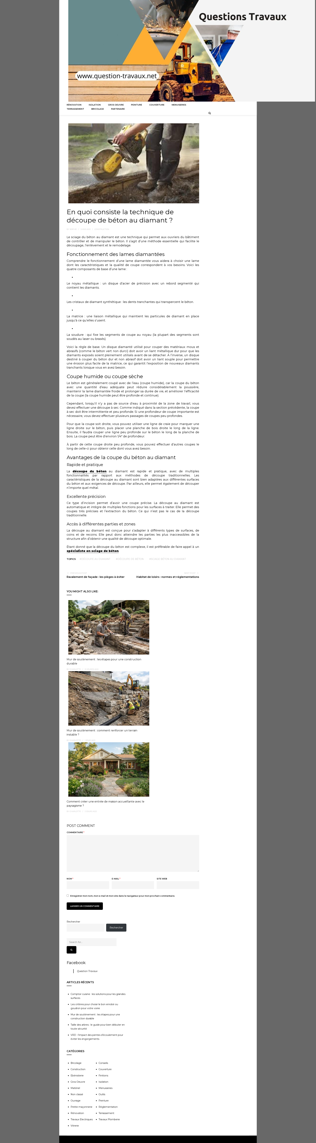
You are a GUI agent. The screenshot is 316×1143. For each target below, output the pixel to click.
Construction (101, 229)
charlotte (75, 669)
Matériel (75, 1088)
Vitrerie (75, 1125)
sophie (73, 229)
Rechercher (73, 921)
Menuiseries (179, 105)
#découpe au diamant (95, 559)
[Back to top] (312, 1139)
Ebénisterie (77, 1075)
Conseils (103, 1063)
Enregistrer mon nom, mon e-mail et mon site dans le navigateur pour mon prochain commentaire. (122, 896)
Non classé (77, 1094)
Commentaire (75, 832)
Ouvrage (75, 1100)
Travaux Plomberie (109, 1119)
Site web (162, 878)
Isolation (95, 105)
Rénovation (74, 105)
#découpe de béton (130, 559)
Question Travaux (87, 971)
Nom (70, 878)
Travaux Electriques (82, 1119)
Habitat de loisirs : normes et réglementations (167, 577)
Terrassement (75, 109)
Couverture (156, 105)
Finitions (103, 1075)
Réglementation (108, 1106)
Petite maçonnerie (81, 1106)
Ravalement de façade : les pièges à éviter (96, 577)
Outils (102, 1094)
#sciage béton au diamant (167, 559)
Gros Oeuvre (116, 105)
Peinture (136, 105)
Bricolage (97, 109)
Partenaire (118, 109)
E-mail (116, 878)
